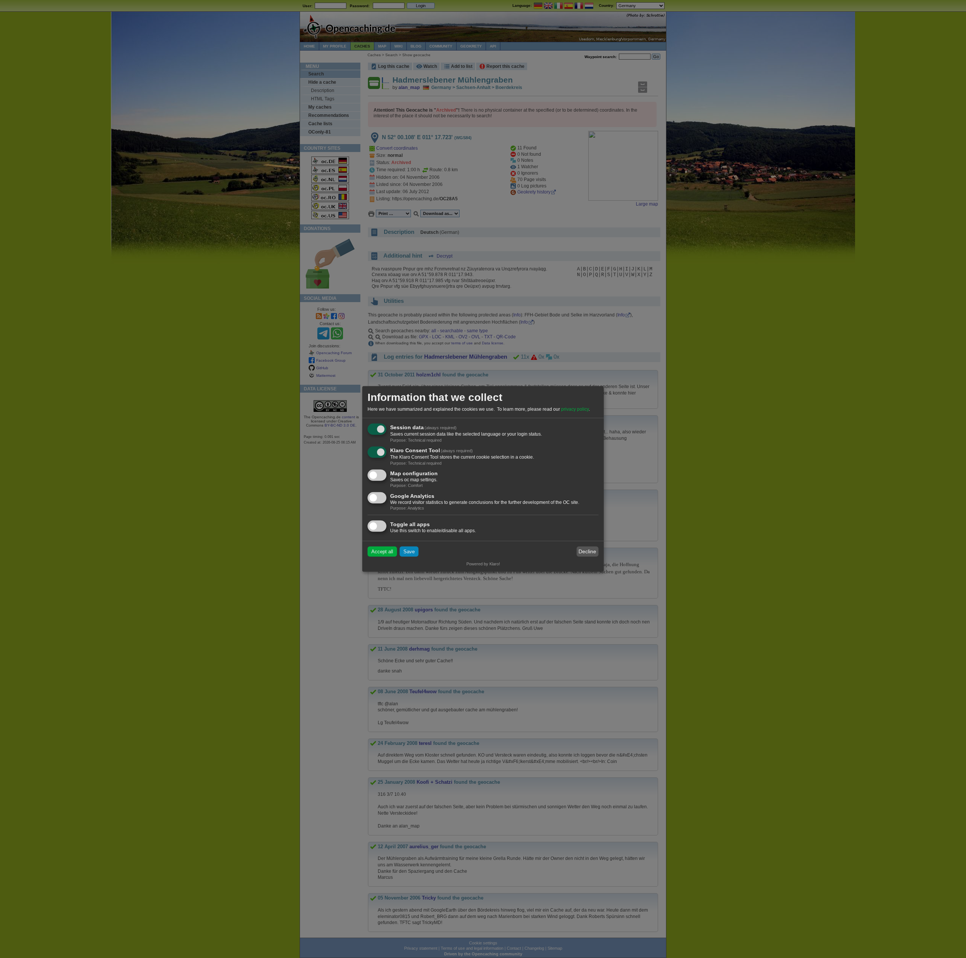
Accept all (382, 551)
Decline (587, 551)
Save (409, 551)
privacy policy (575, 409)
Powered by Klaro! (483, 564)
